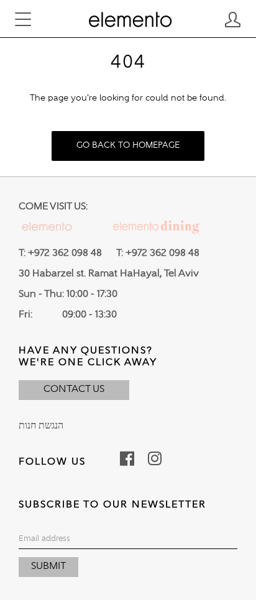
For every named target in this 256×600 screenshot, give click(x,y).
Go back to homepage (128, 145)
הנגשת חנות (41, 426)
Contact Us (73, 389)
